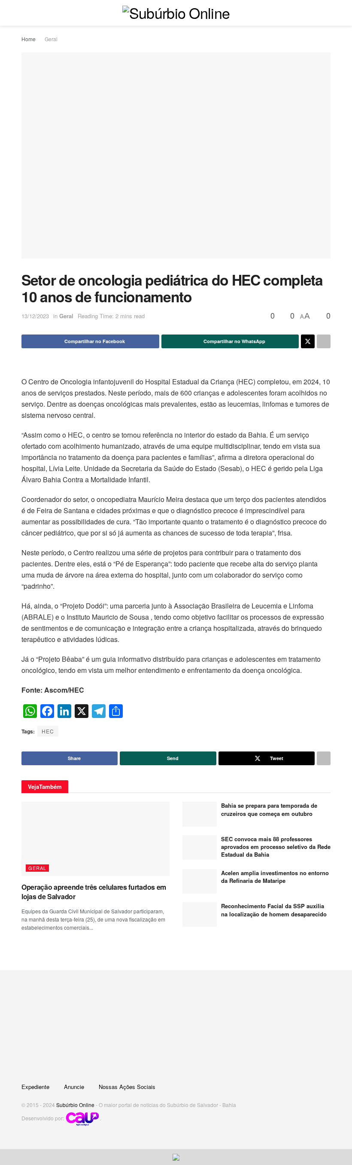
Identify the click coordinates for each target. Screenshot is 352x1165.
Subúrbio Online (75, 1104)
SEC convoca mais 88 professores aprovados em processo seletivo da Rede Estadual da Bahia (276, 846)
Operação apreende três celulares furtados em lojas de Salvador (93, 891)
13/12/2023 (35, 316)
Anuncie (74, 1087)
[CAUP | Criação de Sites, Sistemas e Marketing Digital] (82, 1118)
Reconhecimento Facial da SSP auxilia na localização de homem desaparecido (274, 910)
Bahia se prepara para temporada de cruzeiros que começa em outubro (269, 809)
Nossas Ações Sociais (127, 1087)
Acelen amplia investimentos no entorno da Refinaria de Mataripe (275, 877)
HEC (48, 731)
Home (28, 39)
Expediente (35, 1087)
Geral (51, 39)
